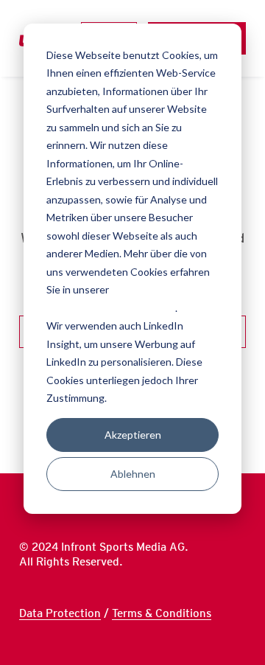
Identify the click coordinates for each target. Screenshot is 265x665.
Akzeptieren (133, 434)
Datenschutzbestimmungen (110, 308)
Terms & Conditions (161, 613)
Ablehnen (132, 473)
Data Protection (60, 613)
